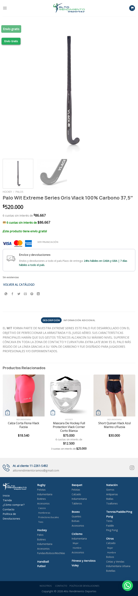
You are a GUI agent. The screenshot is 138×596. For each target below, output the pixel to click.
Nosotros (45, 585)
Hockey (7, 191)
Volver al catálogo (18, 285)
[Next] (128, 89)
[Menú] (5, 8)
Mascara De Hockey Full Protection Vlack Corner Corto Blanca (69, 426)
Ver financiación (47, 242)
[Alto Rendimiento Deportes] (69, 8)
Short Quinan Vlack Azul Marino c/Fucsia (114, 425)
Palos (19, 191)
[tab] (51, 320)
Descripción (51, 320)
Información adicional (79, 320)
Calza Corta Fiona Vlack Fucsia (23, 425)
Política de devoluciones (84, 585)
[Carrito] (132, 8)
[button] (127, 585)
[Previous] (10, 89)
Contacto (60, 585)
